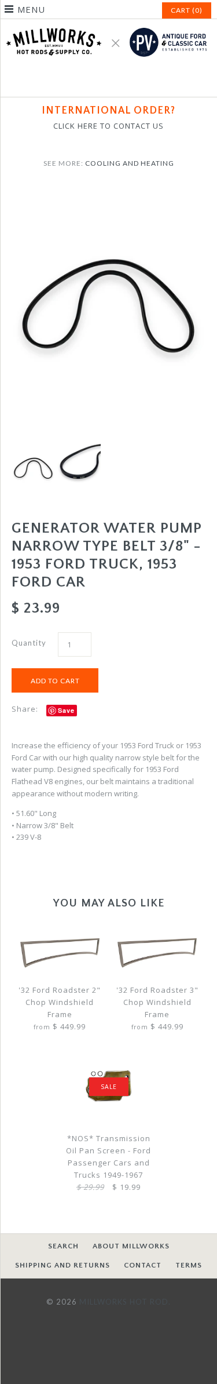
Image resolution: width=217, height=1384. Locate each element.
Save (66, 710)
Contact (142, 1265)
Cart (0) (187, 10)
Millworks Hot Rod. (125, 1301)
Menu (31, 9)
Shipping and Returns (62, 1265)
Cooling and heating (129, 163)
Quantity (29, 642)
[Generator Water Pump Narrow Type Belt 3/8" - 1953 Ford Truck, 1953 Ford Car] (108, 193)
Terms (188, 1265)
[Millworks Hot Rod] (108, 25)
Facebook (95, 81)
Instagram (122, 81)
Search (63, 1246)
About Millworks (131, 1246)
